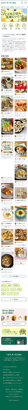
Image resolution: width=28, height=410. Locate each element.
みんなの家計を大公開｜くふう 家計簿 (12, 380)
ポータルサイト (6, 369)
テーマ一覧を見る (14, 299)
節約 (3, 293)
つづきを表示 (15, 276)
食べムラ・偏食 (6, 285)
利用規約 (20, 389)
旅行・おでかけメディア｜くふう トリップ (13, 377)
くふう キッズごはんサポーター (14, 323)
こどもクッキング (12, 293)
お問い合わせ (14, 389)
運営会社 (8, 389)
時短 (19, 289)
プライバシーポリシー (14, 394)
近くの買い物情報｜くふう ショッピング (12, 383)
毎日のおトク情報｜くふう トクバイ (11, 372)
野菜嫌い (16, 285)
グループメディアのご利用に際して (14, 391)
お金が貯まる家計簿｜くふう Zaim (11, 374)
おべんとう (5, 289)
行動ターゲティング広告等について (14, 396)
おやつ (13, 289)
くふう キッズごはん (6, 349)
